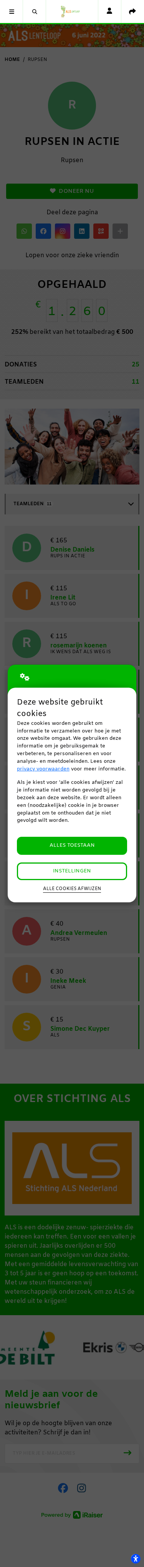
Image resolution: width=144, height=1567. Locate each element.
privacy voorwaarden (43, 769)
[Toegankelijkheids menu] (135, 1558)
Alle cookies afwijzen (72, 889)
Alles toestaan (72, 845)
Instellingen (72, 871)
